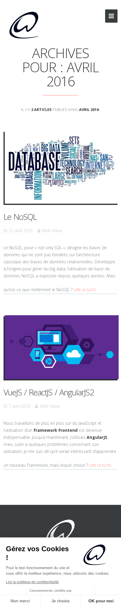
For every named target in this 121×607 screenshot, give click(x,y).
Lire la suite (85, 289)
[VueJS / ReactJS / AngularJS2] (62, 347)
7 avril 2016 (19, 406)
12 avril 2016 (21, 230)
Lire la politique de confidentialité (32, 582)
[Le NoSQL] (62, 167)
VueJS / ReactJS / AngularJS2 (49, 392)
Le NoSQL (20, 216)
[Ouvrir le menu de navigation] (111, 16)
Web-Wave (52, 230)
